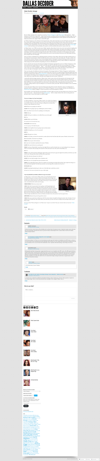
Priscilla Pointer (32, 446)
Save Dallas (33, 448)
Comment (73, 298)
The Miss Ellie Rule (34, 380)
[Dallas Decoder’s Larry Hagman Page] (26, 372)
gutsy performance (43, 73)
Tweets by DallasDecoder (28, 411)
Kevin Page (34, 436)
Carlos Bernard (59, 215)
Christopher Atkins (26, 423)
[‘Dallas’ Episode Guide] (26, 323)
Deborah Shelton (28, 424)
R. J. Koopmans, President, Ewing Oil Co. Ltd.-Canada (38, 236)
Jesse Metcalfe (27, 216)
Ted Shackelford (34, 450)
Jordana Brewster (33, 216)
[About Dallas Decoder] (26, 313)
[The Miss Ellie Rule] (26, 382)
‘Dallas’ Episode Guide (35, 320)
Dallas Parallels (33, 215)
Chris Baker (35, 13)
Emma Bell (33, 425)
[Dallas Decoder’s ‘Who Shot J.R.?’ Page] (26, 362)
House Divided (37, 426)
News (24, 7)
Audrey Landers (36, 416)
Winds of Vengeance (72, 216)
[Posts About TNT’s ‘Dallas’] (26, 343)
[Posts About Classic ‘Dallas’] (26, 333)
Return (29, 448)
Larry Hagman (50, 216)
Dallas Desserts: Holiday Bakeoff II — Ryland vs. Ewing (65, 220)
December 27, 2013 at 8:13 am (33, 275)
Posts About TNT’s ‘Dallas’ (33, 340)
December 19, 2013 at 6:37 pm (33, 248)
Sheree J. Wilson (37, 448)
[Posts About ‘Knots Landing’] (26, 352)
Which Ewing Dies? (32, 453)
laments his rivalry (28, 89)
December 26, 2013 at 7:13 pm (34, 263)
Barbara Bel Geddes (29, 418)
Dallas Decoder (50, 3)
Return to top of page (27, 458)
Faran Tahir (28, 426)
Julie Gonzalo (45, 216)
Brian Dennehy (53, 215)
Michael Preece (32, 442)
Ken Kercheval (27, 436)
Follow (26, 406)
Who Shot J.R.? (32, 454)
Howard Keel (26, 428)
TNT (68, 216)
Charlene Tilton (65, 215)
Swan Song (29, 450)
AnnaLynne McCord (32, 415)
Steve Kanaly (64, 216)
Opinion (30, 7)
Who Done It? (37, 453)
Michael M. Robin (26, 442)
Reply (26, 233)
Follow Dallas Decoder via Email (29, 398)
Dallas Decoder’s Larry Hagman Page (35, 370)
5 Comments (42, 13)
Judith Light (26, 434)
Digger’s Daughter (34, 424)
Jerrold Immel (32, 429)
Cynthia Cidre (33, 423)
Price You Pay (34, 445)
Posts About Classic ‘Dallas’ (33, 331)
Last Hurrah (31, 438)
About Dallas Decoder (35, 310)
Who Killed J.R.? (26, 454)
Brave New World (29, 419)
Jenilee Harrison (28, 429)
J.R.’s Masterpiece (34, 428)
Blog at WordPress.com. (72, 458)
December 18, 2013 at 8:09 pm (33, 238)
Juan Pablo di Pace (35, 433)
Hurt (30, 428)
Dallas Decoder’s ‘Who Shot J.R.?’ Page (35, 360)
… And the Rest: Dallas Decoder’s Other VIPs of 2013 (35, 220)
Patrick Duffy (59, 216)
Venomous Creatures (30, 452)
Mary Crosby (34, 441)
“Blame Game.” (61, 35)
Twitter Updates (26, 410)
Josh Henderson (39, 216)
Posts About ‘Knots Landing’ (34, 350)
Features (35, 7)
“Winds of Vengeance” (51, 35)
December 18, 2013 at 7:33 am (33, 227)
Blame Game (48, 215)
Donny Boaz (27, 425)
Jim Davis (31, 430)
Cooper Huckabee (71, 215)
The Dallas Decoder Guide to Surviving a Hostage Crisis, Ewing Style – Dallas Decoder (45, 274)
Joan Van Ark (37, 430)
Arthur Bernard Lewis (29, 416)
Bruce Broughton (29, 420)
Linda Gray (55, 216)
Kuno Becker (30, 437)
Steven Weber (32, 449)
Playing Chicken (29, 445)
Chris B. (30, 262)
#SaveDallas (25, 415)
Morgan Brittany (30, 444)
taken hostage (47, 92)
